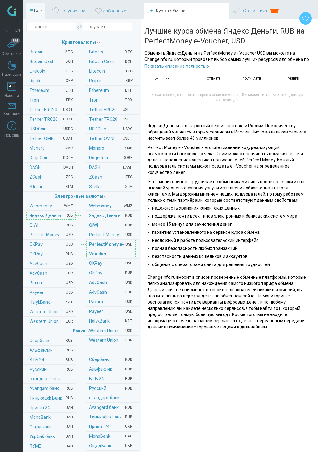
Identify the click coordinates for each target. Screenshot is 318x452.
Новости (11, 95)
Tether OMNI (111, 138)
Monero (111, 148)
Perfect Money (111, 234)
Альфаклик (111, 369)
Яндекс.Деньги (111, 215)
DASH (111, 167)
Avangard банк (111, 407)
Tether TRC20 (111, 119)
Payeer (111, 311)
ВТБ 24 (111, 378)
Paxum (111, 301)
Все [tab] (37, 10)
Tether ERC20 (111, 109)
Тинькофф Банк (111, 416)
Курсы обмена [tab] (170, 10)
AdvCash (111, 282)
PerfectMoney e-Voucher (111, 249)
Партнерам (11, 74)
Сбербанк (111, 359)
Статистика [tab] (255, 10)
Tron (111, 99)
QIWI (111, 225)
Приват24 (111, 426)
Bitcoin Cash (111, 61)
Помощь (11, 135)
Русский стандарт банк (111, 393)
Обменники (12, 48)
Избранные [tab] (114, 10)
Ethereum (111, 90)
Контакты (11, 113)
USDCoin (111, 128)
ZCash (111, 176)
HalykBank (111, 321)
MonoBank (111, 436)
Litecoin (111, 71)
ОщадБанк (111, 445)
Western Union (111, 330)
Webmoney (111, 205)
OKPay (111, 263)
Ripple (111, 80)
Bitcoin (111, 51)
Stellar (111, 186)
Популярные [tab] (72, 10)
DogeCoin (111, 157)
